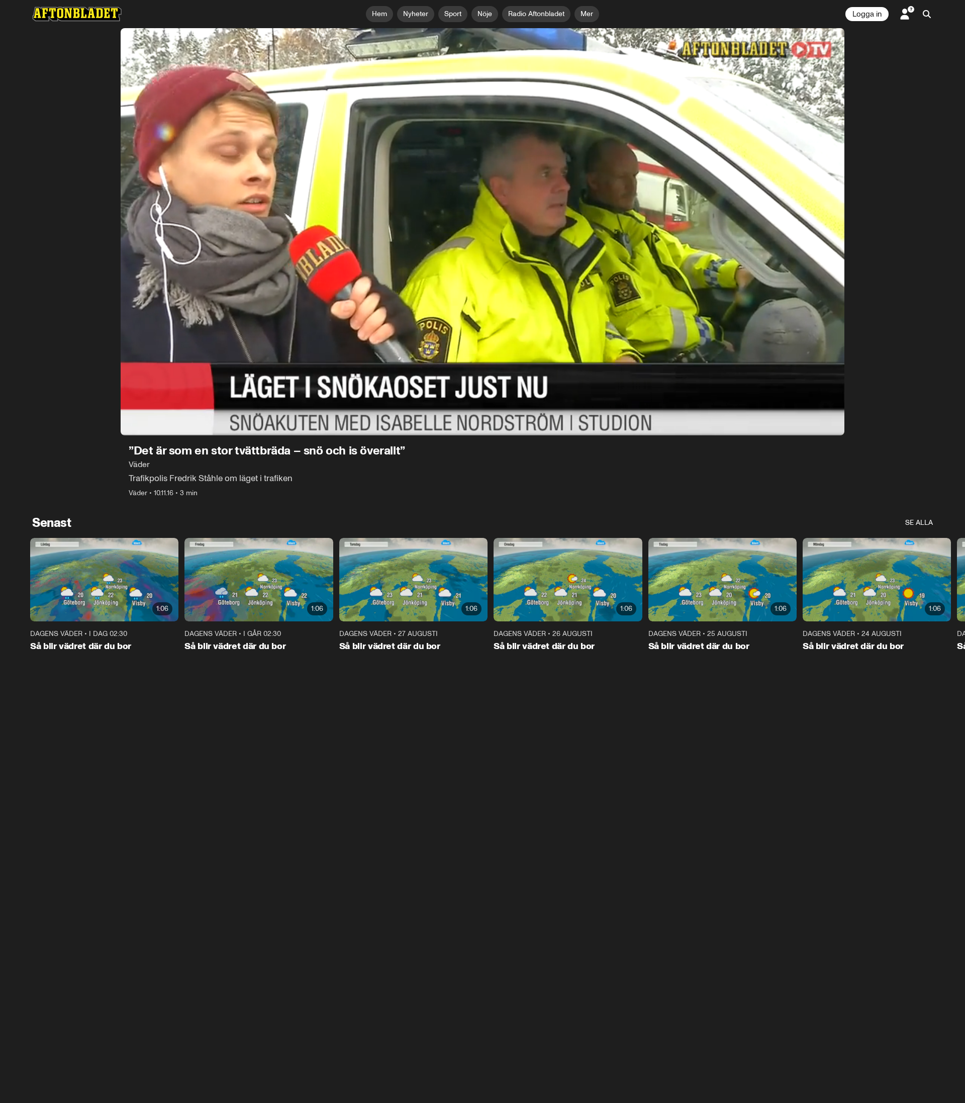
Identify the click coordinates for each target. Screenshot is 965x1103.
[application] (482, 231)
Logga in (867, 14)
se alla (919, 522)
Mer (587, 14)
